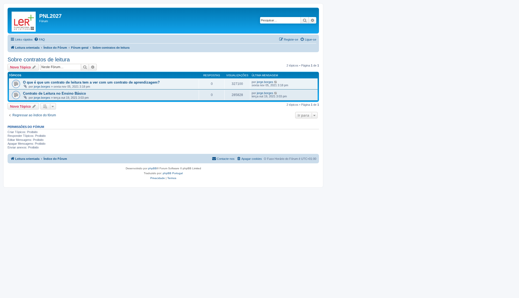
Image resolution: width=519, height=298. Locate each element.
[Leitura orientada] (24, 20)
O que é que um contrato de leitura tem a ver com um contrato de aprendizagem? (91, 82)
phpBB (152, 168)
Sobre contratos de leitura (39, 59)
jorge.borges (42, 86)
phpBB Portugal (173, 173)
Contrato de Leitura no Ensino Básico (54, 93)
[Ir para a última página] (276, 82)
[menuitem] (39, 39)
